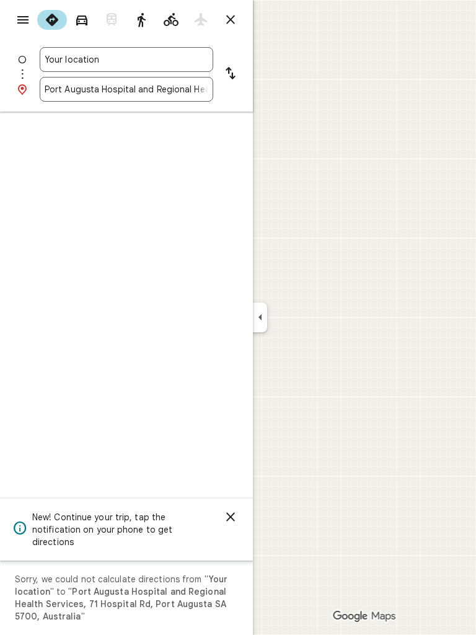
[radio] (52, 19)
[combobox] (126, 59)
